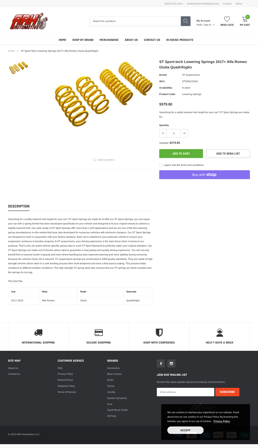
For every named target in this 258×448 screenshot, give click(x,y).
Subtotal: (164, 142)
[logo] (28, 21)
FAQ (60, 368)
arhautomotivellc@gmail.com (203, 3)
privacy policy (221, 421)
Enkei (110, 380)
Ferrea (110, 386)
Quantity (164, 125)
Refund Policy (65, 380)
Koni (109, 404)
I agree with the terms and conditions (183, 165)
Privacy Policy (65, 374)
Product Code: (167, 94)
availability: (166, 87)
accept (185, 430)
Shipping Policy (66, 386)
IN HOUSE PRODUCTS (179, 40)
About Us (131, 40)
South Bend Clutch (117, 410)
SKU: (162, 81)
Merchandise (109, 40)
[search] (185, 21)
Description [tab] (19, 206)
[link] (18, 67)
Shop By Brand (83, 40)
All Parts (111, 416)
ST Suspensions (191, 74)
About (238, 3)
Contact (227, 3)
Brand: (163, 74)
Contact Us (152, 40)
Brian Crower (114, 374)
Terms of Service (67, 392)
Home (62, 40)
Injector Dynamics (117, 398)
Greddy (111, 392)
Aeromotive (113, 368)
